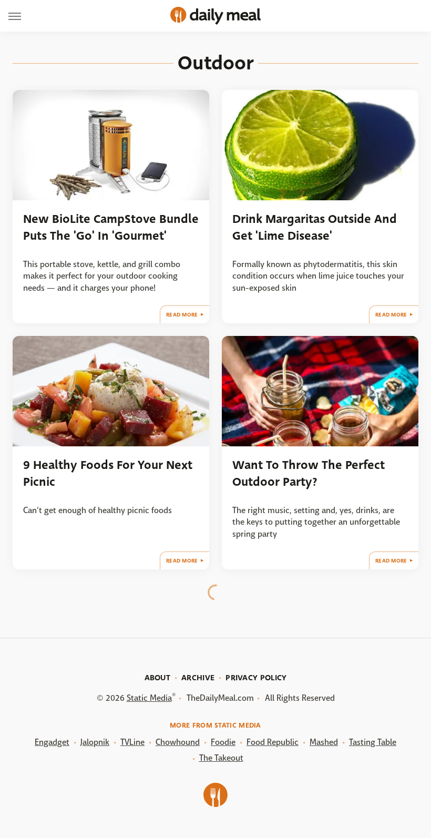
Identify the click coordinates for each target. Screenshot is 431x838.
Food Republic (273, 742)
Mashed (324, 742)
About (158, 677)
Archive (197, 677)
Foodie (223, 742)
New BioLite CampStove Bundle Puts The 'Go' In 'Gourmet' (111, 227)
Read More (182, 315)
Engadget (52, 742)
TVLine (132, 742)
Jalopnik (94, 742)
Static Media (149, 697)
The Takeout (221, 757)
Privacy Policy (255, 677)
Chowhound (178, 742)
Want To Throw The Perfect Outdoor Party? (308, 473)
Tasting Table (372, 742)
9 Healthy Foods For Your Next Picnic (107, 473)
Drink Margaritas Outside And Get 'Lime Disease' (314, 227)
